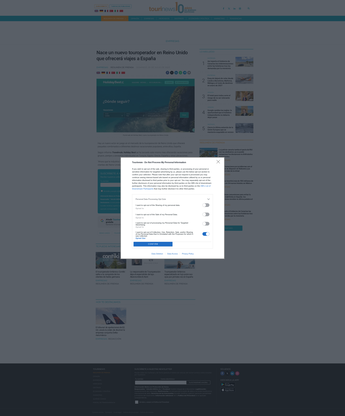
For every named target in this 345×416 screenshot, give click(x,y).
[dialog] (172, 208)
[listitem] (172, 199)
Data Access (172, 254)
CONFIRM (153, 244)
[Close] (219, 162)
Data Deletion (157, 254)
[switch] (205, 205)
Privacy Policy (188, 254)
